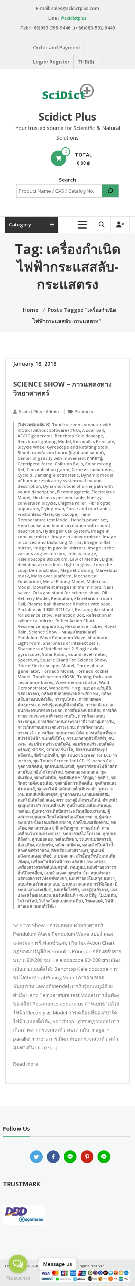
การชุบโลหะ (65, 699)
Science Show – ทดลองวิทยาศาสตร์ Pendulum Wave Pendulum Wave (57, 634)
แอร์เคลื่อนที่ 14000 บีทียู (74, 895)
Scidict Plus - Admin (39, 411)
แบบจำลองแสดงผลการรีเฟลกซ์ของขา (64, 875)
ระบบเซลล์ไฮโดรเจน (81, 833)
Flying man (52, 508)
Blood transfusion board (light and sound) (61, 452)
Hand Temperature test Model (54, 517)
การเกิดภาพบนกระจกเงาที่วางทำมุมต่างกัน (76, 721)
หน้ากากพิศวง (67, 844)
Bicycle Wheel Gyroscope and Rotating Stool (63, 447)
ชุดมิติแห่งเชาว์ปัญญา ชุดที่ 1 (83, 777)
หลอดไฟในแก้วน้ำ (99, 844)
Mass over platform (51, 576)
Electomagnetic (73, 492)
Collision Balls (69, 464)
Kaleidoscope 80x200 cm (43, 559)
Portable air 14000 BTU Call (45, 609)
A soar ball (93, 430)
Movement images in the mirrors (67, 587)
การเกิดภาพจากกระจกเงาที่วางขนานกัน (67, 713)
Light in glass (78, 564)
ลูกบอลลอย (42, 839)
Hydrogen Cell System (66, 531)
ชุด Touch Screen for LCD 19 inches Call (73, 760)
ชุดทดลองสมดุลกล (81, 772)
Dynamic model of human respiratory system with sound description (65, 480)
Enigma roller (72, 503)
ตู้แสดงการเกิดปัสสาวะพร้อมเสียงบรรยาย (68, 811)
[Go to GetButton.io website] (18, 1278)
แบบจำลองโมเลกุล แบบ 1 (92, 878)
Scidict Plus (67, 116)
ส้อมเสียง (26, 844)
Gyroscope (66, 514)
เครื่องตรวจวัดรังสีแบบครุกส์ (43, 867)
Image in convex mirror (76, 536)
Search (67, 179)
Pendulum (61, 598)
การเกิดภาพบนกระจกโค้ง (61, 732)
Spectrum (28, 660)
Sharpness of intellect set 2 (46, 648)
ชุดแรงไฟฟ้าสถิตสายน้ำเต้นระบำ (66, 788)
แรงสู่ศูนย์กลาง (94, 889)
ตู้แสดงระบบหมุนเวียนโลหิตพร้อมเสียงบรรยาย (64, 813)
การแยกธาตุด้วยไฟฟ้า (86, 738)
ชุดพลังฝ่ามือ (45, 777)
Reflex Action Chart (75, 620)
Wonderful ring (64, 688)
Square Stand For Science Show (73, 660)
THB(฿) (86, 61)
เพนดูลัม (77, 867)
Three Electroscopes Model (46, 665)
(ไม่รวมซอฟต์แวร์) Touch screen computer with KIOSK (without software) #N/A (64, 427)
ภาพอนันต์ (90, 828)
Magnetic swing (76, 570)
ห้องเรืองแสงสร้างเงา (69, 850)
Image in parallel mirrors (59, 548)
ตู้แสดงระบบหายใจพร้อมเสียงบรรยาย (64, 819)
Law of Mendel (85, 559)
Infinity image (82, 553)
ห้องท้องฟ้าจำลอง (33, 850)
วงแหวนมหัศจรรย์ (95, 839)
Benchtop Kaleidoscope (79, 436)
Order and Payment (56, 47)
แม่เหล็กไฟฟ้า (66, 889)
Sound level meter (87, 654)
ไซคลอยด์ (94, 901)
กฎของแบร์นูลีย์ (96, 688)
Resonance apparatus (40, 626)
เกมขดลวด (64, 856)
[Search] (110, 191)
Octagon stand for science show (66, 592)
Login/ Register (51, 61)
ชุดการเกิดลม (30, 766)
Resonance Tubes (83, 626)
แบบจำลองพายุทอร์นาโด (66, 873)
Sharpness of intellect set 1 (71, 643)
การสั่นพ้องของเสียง (82, 710)
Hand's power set (89, 520)
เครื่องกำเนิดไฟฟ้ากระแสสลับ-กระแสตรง (68, 861)
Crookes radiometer (92, 469)
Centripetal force (35, 464)
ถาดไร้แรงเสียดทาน (91, 822)
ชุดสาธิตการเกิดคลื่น (73, 783)
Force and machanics (88, 508)
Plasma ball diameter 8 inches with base (69, 604)
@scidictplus (73, 18)
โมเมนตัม (107, 895)
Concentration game (48, 469)
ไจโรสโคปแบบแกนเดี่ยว (61, 901)
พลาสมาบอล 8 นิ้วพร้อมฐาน (53, 828)
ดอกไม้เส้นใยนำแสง (36, 800)
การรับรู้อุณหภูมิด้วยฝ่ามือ (60, 704)
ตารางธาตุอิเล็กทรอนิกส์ (78, 800)
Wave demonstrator (76, 682)
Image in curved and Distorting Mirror (67, 539)
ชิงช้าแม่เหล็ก (46, 755)
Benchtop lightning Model (44, 441)
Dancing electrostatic (56, 475)
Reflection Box (69, 615)
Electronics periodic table (59, 497)
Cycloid (25, 475)
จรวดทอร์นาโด (59, 749)
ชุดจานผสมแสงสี (59, 766)
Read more (25, 1063)
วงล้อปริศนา (66, 839)
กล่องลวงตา (28, 693)
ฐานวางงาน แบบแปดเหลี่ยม (85, 794)
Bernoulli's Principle (93, 441)
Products (84, 411)
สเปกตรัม (44, 844)
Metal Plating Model (63, 581)
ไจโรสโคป (27, 901)
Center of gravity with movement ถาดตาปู (60, 458)
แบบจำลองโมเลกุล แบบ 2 (41, 884)
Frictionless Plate (35, 514)
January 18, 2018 (34, 363)
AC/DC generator (35, 436)
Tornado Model (57, 671)
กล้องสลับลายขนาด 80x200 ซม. (70, 693)
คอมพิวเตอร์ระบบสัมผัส (49, 744)
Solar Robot (54, 654)
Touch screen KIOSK (54, 676)
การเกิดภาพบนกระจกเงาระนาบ (46, 727)
